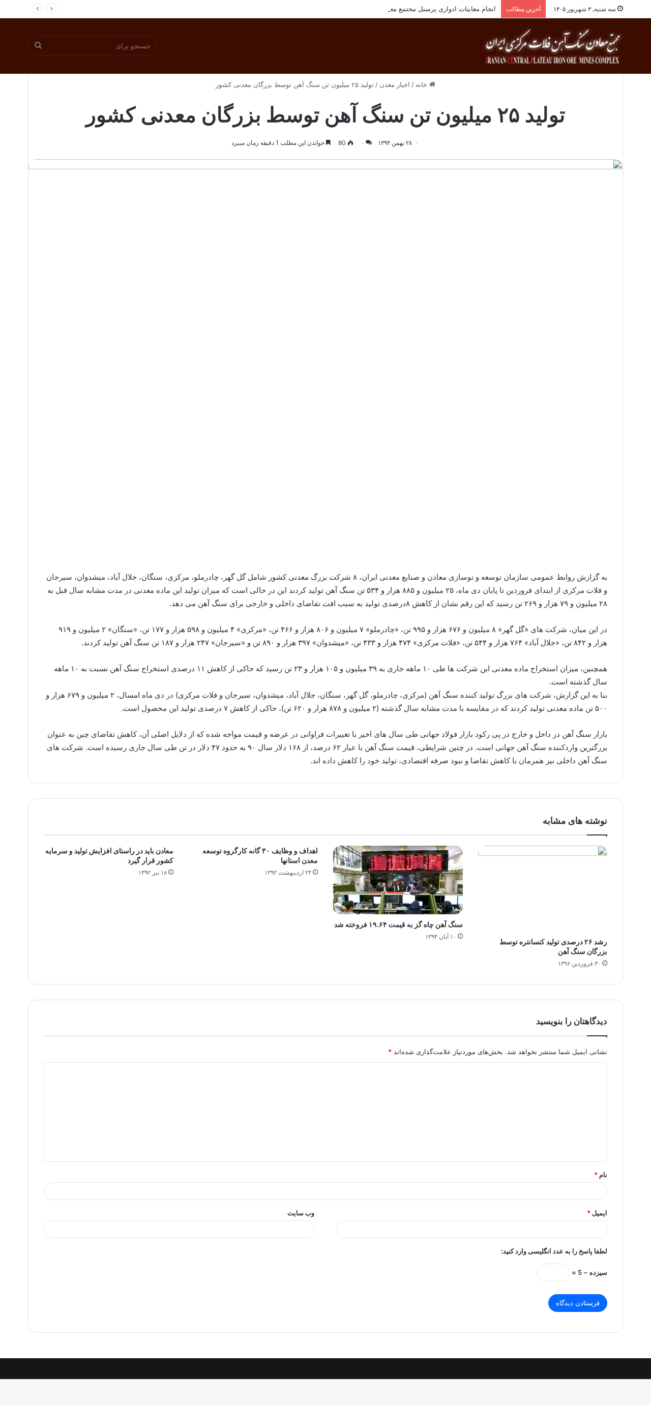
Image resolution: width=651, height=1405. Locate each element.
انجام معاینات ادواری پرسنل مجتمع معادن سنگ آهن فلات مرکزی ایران (397, 9)
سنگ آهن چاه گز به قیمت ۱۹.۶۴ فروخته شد (398, 924)
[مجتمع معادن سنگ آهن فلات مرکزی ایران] (553, 46)
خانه (422, 84)
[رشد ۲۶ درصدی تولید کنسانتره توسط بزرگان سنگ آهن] (543, 889)
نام (600, 1175)
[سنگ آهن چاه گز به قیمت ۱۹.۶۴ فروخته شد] (398, 880)
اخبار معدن (394, 84)
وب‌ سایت (300, 1213)
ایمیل (597, 1213)
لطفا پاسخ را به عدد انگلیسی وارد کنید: (554, 1251)
